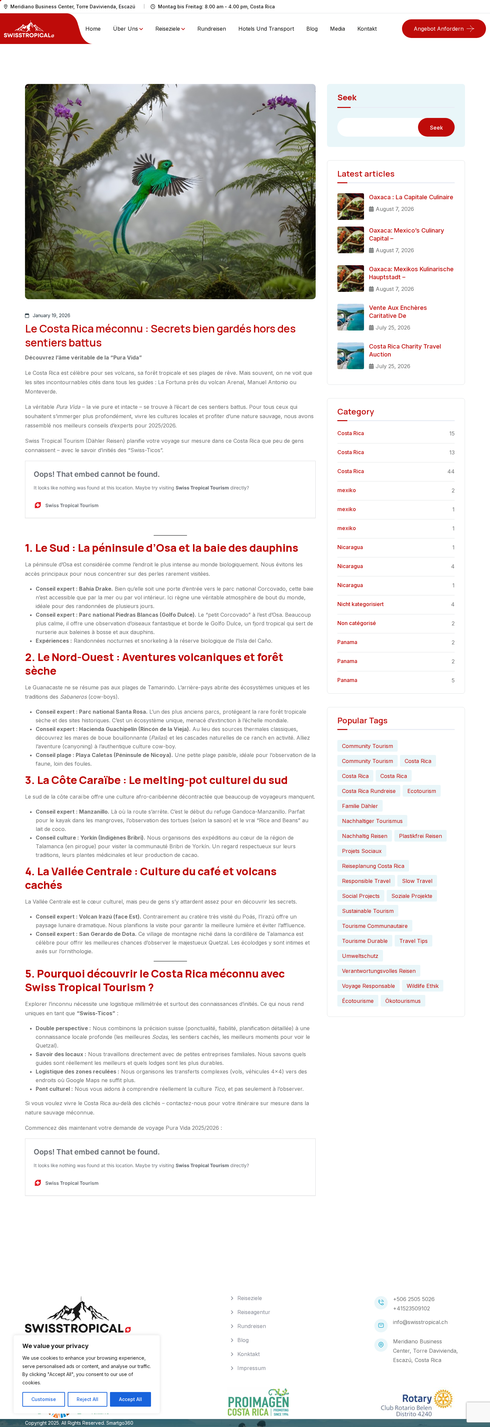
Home (93, 28)
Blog (312, 28)
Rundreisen (211, 28)
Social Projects (361, 896)
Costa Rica (350, 433)
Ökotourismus (403, 1001)
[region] (86, 1374)
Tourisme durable (365, 941)
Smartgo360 (119, 1423)
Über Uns (125, 28)
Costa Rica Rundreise (369, 791)
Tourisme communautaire (375, 926)
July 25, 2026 (393, 327)
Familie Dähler (360, 806)
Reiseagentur (253, 1312)
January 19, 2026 (51, 315)
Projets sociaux (362, 851)
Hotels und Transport (266, 28)
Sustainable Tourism (368, 911)
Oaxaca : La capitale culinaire (411, 197)
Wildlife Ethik (423, 986)
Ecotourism (421, 791)
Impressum (251, 1368)
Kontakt (367, 28)
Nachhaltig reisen (364, 836)
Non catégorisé (356, 623)
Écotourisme (358, 1001)
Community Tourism (367, 746)
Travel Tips (413, 941)
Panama (347, 642)
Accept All (130, 1399)
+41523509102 (411, 1308)
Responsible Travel (366, 881)
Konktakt (248, 1354)
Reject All (87, 1399)
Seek (346, 98)
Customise (43, 1399)
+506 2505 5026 (414, 1299)
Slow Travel (417, 881)
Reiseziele (167, 28)
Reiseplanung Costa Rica (373, 866)
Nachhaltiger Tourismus (372, 821)
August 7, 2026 (395, 209)
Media (337, 28)
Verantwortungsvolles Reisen (379, 971)
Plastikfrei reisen (420, 836)
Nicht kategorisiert (360, 604)
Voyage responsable (368, 986)
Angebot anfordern (439, 28)
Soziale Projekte (411, 896)
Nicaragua (350, 547)
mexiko (346, 490)
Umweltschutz (360, 956)
